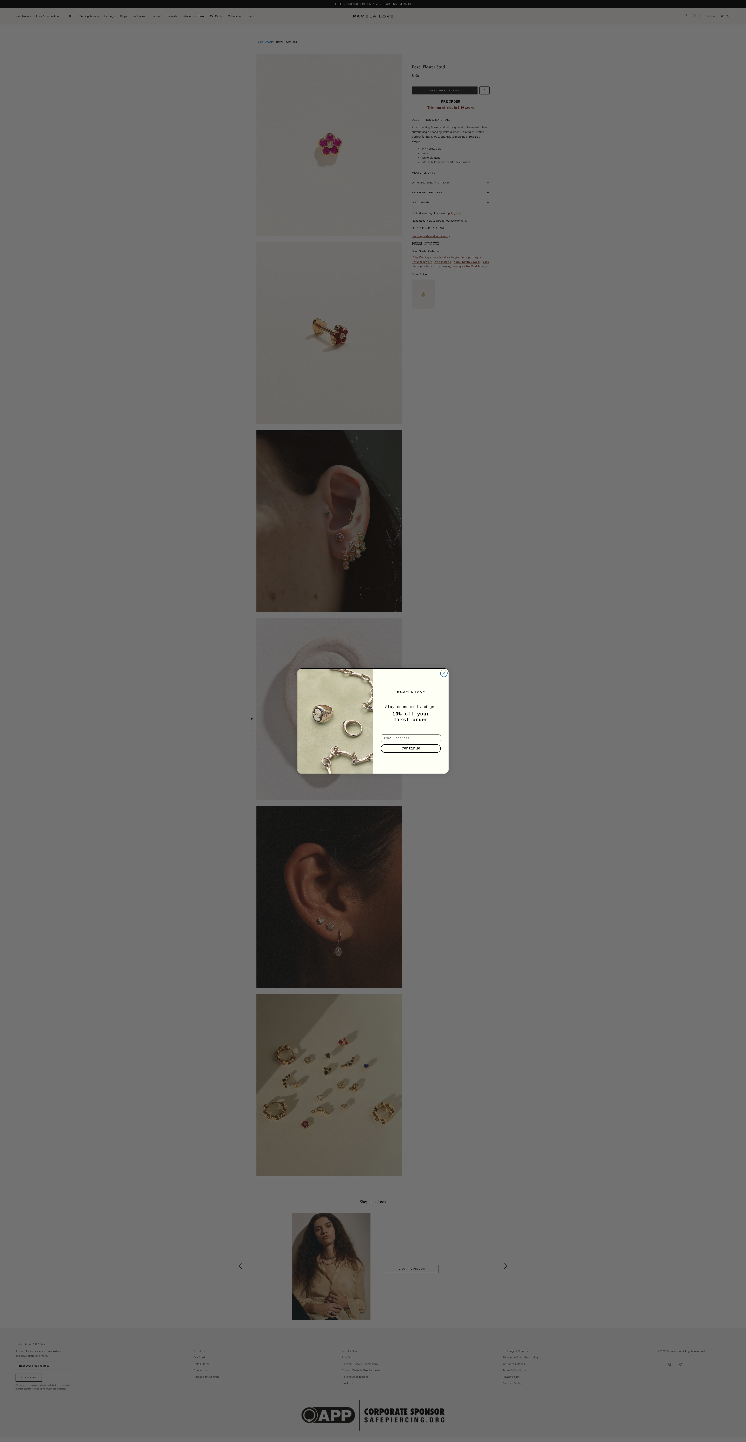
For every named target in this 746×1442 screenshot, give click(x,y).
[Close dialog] (444, 673)
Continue (411, 748)
